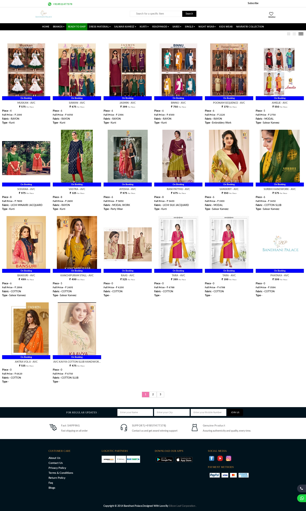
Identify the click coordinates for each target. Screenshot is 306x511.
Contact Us (56, 463)
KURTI (143, 27)
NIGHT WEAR (206, 27)
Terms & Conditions (61, 472)
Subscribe (253, 3)
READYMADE (159, 27)
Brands (58, 27)
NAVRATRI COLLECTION (250, 27)
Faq (51, 482)
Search (189, 14)
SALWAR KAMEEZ (124, 27)
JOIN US (235, 413)
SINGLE (189, 27)
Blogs (52, 487)
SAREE (176, 27)
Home (45, 27)
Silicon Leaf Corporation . (182, 506)
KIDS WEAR (226, 27)
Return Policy (57, 477)
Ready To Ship (77, 27)
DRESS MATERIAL (99, 27)
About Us (54, 458)
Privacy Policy (57, 468)
